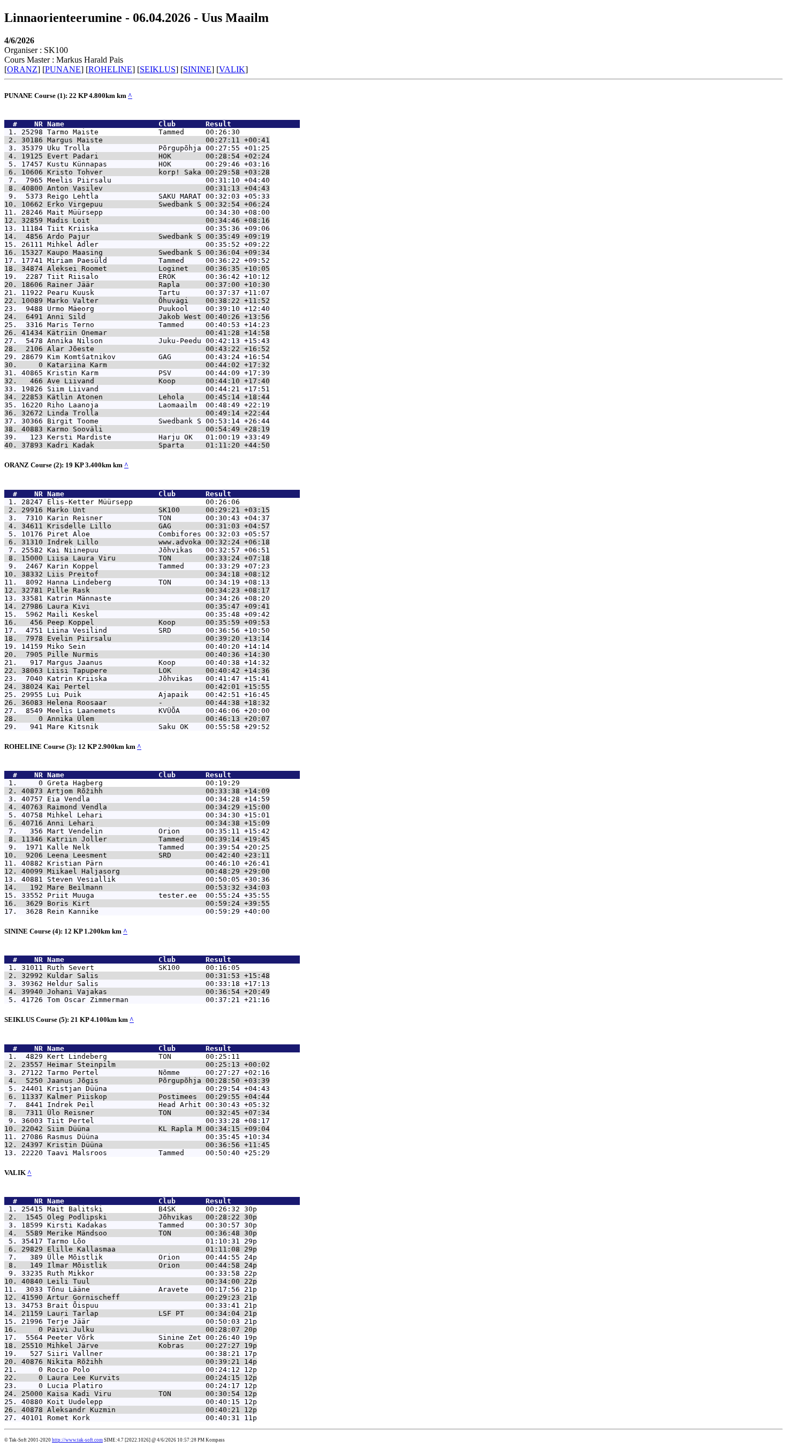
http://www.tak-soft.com (77, 1440)
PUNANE (63, 69)
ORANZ (22, 69)
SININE (197, 69)
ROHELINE (110, 69)
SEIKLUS (158, 69)
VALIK (232, 69)
